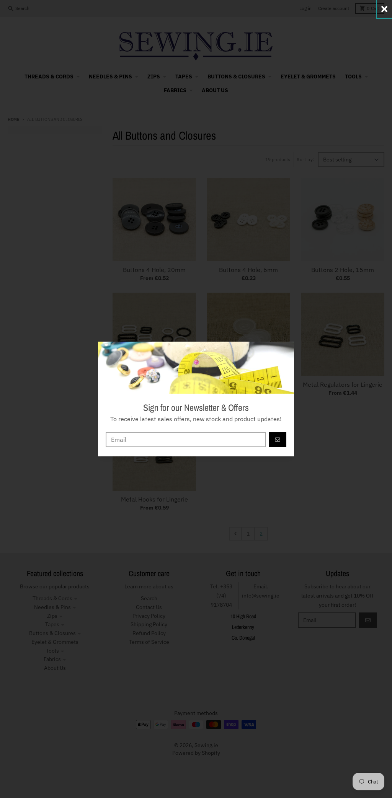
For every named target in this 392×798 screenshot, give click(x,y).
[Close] (384, 9)
